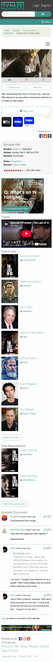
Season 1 (17, 148)
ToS (35, 656)
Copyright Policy (9, 656)
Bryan (26, 387)
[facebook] (41, 136)
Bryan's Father (29, 413)
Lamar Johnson (30, 256)
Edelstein (27, 311)
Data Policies (9, 650)
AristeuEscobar (17, 529)
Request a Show (39, 646)
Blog (24, 646)
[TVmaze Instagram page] (24, 638)
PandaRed (15, 516)
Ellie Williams (29, 479)
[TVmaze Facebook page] (20, 638)
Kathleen (27, 285)
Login (36, 5)
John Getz (26, 307)
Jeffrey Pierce (28, 358)
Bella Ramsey (28, 476)
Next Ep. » (38, 87)
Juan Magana (28, 384)
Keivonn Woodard (31, 332)
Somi (12, 548)
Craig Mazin (16, 161)
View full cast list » (12, 437)
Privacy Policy (25, 656)
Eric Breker (27, 409)
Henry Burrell (29, 259)
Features (7, 646)
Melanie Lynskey (30, 281)
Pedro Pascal (28, 450)
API (17, 646)
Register (46, 5)
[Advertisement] (22, 195)
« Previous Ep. (13, 87)
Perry (25, 362)
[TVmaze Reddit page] (28, 638)
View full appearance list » (15, 503)
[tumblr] (49, 136)
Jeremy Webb (19, 164)
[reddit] (45, 136)
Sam (25, 336)
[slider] (15, 170)
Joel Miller (27, 454)
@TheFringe (18, 553)
